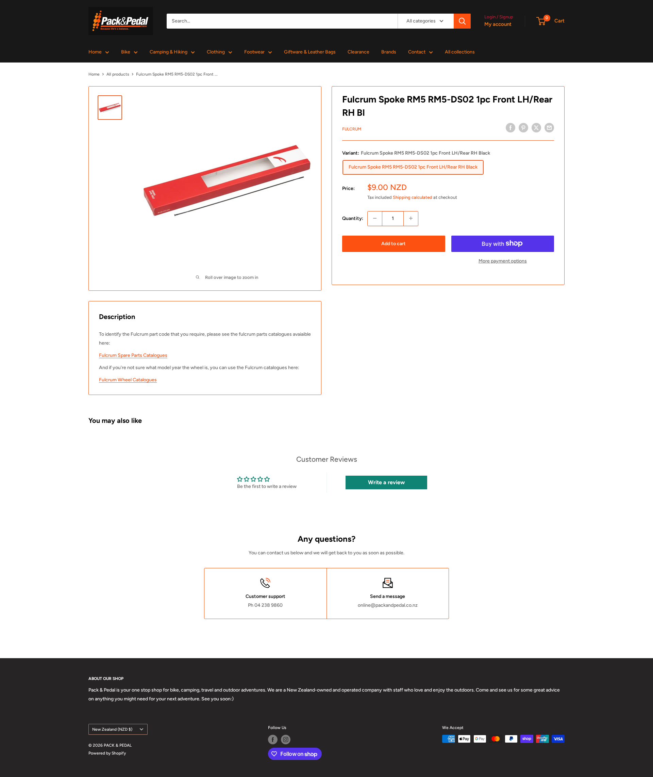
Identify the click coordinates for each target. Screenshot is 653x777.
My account (498, 24)
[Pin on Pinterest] (523, 127)
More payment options (503, 261)
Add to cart (393, 243)
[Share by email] (549, 127)
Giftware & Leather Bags (310, 52)
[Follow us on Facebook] (273, 739)
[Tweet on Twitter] (536, 127)
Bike (125, 52)
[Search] (462, 21)
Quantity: (352, 218)
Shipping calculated (412, 197)
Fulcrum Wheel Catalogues (128, 380)
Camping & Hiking (168, 52)
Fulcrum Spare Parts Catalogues (133, 355)
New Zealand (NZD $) (112, 729)
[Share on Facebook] (510, 127)
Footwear (254, 52)
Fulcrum (351, 128)
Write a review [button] (386, 482)
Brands (388, 52)
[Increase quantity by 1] (411, 218)
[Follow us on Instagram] (285, 739)
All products (117, 74)
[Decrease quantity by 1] (375, 218)
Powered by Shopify (107, 753)
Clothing (216, 52)
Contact (416, 52)
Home (95, 52)
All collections (460, 52)
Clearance (358, 52)
